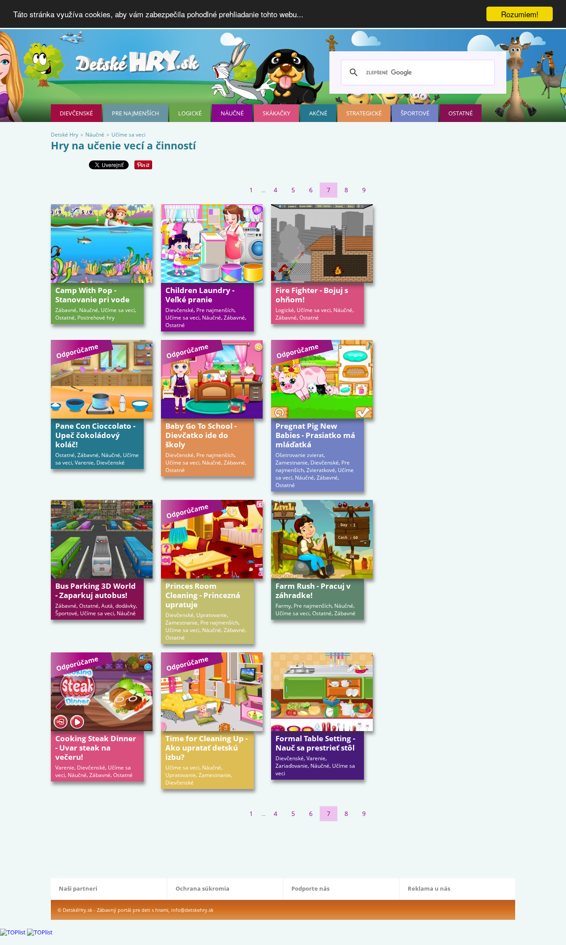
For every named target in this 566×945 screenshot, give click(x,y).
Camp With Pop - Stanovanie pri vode (92, 295)
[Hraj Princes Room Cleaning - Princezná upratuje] (212, 539)
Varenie (84, 462)
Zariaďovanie (291, 766)
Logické (190, 113)
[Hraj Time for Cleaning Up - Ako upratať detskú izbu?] (212, 691)
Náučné (232, 113)
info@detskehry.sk (192, 910)
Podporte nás (310, 888)
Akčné (318, 113)
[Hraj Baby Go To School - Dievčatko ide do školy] (212, 379)
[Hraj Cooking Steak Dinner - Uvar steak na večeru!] (102, 691)
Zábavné (65, 310)
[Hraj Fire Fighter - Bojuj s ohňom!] (322, 243)
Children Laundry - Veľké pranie (199, 295)
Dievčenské (76, 113)
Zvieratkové (320, 470)
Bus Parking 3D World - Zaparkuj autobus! (95, 590)
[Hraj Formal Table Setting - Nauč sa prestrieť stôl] (322, 691)
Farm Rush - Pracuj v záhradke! (313, 590)
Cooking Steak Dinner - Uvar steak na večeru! (95, 748)
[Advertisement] (212, 848)
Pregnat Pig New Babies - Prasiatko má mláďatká (315, 435)
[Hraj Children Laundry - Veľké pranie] (212, 243)
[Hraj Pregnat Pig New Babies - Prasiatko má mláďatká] (322, 379)
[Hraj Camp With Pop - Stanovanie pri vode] (102, 243)
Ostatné (460, 113)
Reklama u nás (429, 888)
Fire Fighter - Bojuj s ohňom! (311, 295)
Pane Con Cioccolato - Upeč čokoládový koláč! (95, 435)
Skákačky (276, 113)
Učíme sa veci (118, 310)
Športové (415, 113)
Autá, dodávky (118, 606)
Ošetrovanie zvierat (299, 455)
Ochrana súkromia (202, 888)
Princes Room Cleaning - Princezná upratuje (202, 595)
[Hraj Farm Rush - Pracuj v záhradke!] (322, 539)
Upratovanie (211, 615)
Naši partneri (78, 888)
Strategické (364, 113)
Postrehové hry (96, 317)
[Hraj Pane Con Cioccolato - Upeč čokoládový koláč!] (102, 379)
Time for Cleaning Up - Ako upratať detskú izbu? (206, 748)
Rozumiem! (520, 13)
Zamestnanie (291, 462)
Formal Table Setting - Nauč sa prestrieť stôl (315, 743)
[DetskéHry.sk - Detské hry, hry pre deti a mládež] (138, 65)
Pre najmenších (135, 113)
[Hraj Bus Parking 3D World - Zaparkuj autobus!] (102, 539)
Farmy (283, 606)
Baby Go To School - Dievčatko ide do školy (201, 435)
